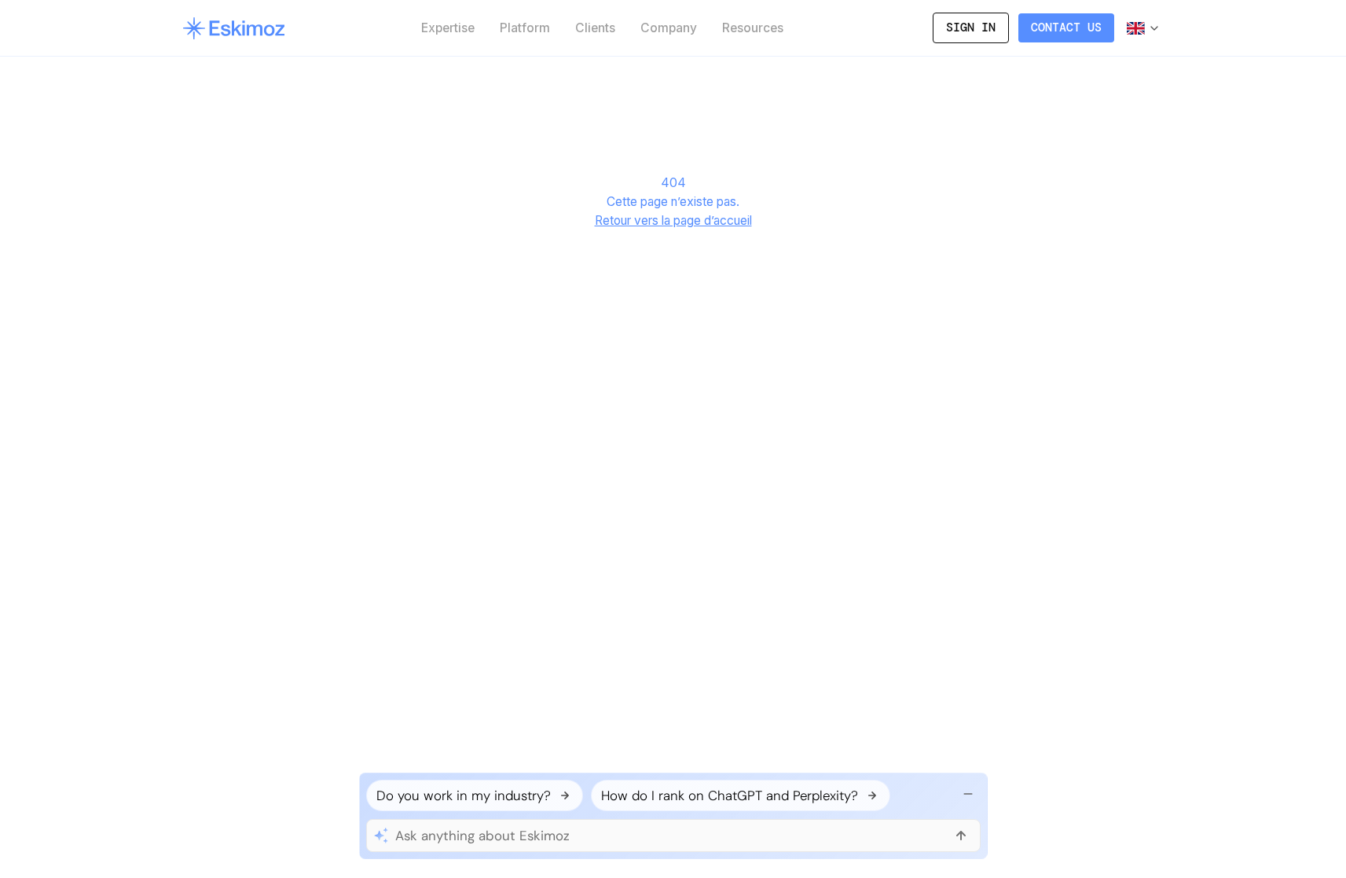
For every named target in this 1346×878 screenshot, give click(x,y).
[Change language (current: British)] (1144, 28)
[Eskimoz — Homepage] (233, 28)
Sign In (971, 27)
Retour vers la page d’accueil (673, 220)
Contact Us (1066, 27)
